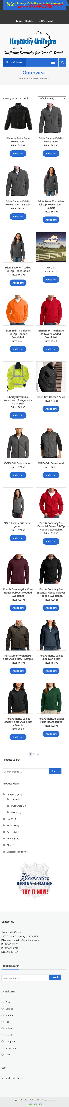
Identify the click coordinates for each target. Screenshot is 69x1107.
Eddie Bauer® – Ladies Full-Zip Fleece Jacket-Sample (51, 204)
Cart (8, 1054)
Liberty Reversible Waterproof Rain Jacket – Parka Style (18, 400)
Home (22, 78)
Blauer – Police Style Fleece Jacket (18, 139)
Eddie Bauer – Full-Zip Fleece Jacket (51, 139)
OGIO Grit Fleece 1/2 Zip (51, 397)
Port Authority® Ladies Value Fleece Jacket (51, 720)
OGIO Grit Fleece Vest (51, 463)
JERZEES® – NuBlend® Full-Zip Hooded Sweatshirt (18, 334)
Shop (9, 845)
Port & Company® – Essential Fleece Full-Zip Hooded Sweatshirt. (51, 526)
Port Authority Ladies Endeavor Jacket (51, 657)
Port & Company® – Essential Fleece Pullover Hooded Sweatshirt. (51, 592)
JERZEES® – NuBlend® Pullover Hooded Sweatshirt (51, 334)
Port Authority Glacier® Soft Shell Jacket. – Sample (18, 657)
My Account (11, 1048)
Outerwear (16, 805)
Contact (9, 1008)
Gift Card (51, 267)
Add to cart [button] (18, 153)
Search (55, 771)
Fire (9, 818)
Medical (11, 825)
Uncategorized (14, 851)
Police (10, 832)
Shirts (14, 812)
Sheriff (10, 838)
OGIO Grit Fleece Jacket (18, 463)
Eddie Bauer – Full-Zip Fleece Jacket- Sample (17, 203)
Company (32, 78)
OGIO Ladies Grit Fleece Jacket (18, 524)
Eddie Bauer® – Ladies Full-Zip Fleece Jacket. (18, 269)
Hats (13, 799)
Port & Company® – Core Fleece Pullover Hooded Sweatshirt (18, 592)
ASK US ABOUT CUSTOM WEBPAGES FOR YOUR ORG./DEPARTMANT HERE (40, 6)
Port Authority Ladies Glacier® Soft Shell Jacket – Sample (18, 722)
